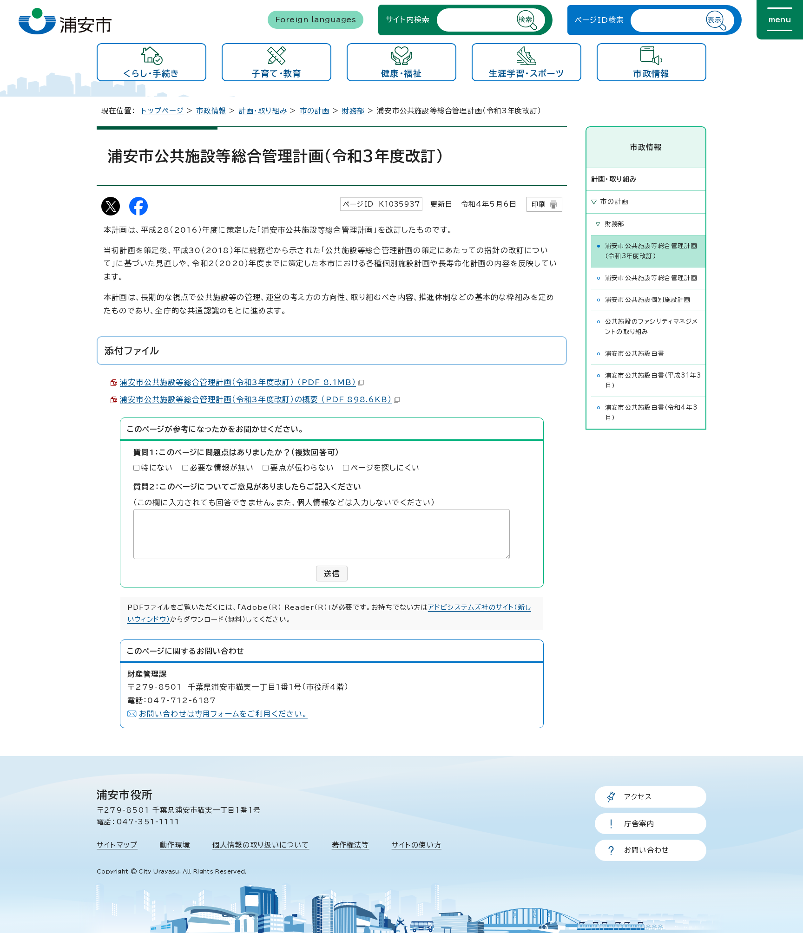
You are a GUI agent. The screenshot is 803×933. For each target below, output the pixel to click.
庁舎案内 (639, 823)
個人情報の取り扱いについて (260, 845)
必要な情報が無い (222, 467)
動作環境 (175, 845)
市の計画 (315, 110)
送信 (332, 573)
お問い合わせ (646, 850)
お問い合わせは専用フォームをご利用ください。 (223, 714)
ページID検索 (599, 20)
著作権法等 (350, 845)
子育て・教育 (276, 73)
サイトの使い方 (416, 845)
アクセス (638, 796)
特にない (157, 467)
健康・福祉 (401, 73)
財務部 (353, 110)
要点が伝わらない (302, 467)
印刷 (539, 204)
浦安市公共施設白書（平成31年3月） (653, 380)
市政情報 (651, 73)
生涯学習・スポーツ (526, 73)
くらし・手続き (151, 73)
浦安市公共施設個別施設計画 (648, 300)
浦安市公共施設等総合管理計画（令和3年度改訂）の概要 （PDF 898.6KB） (256, 399)
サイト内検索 (408, 19)
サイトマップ (117, 845)
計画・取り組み (263, 110)
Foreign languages (315, 19)
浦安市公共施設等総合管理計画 (651, 278)
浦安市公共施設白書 (635, 354)
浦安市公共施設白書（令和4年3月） (651, 413)
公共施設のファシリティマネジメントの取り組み (651, 327)
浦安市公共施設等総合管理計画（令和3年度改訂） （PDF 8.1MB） (238, 382)
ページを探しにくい (385, 467)
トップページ (162, 110)
